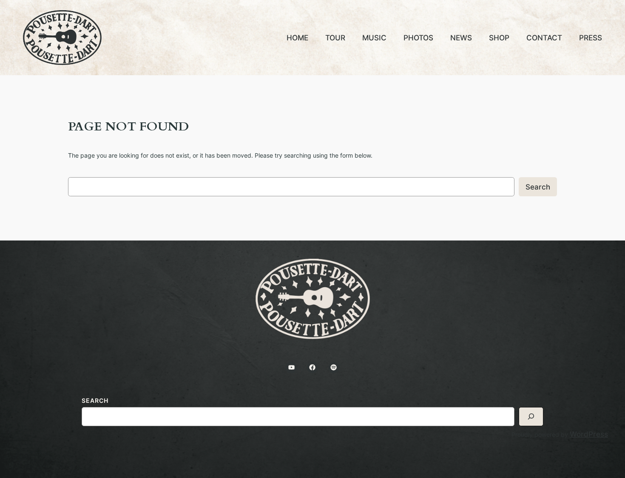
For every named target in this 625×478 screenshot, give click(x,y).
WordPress (589, 434)
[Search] (531, 416)
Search (538, 187)
